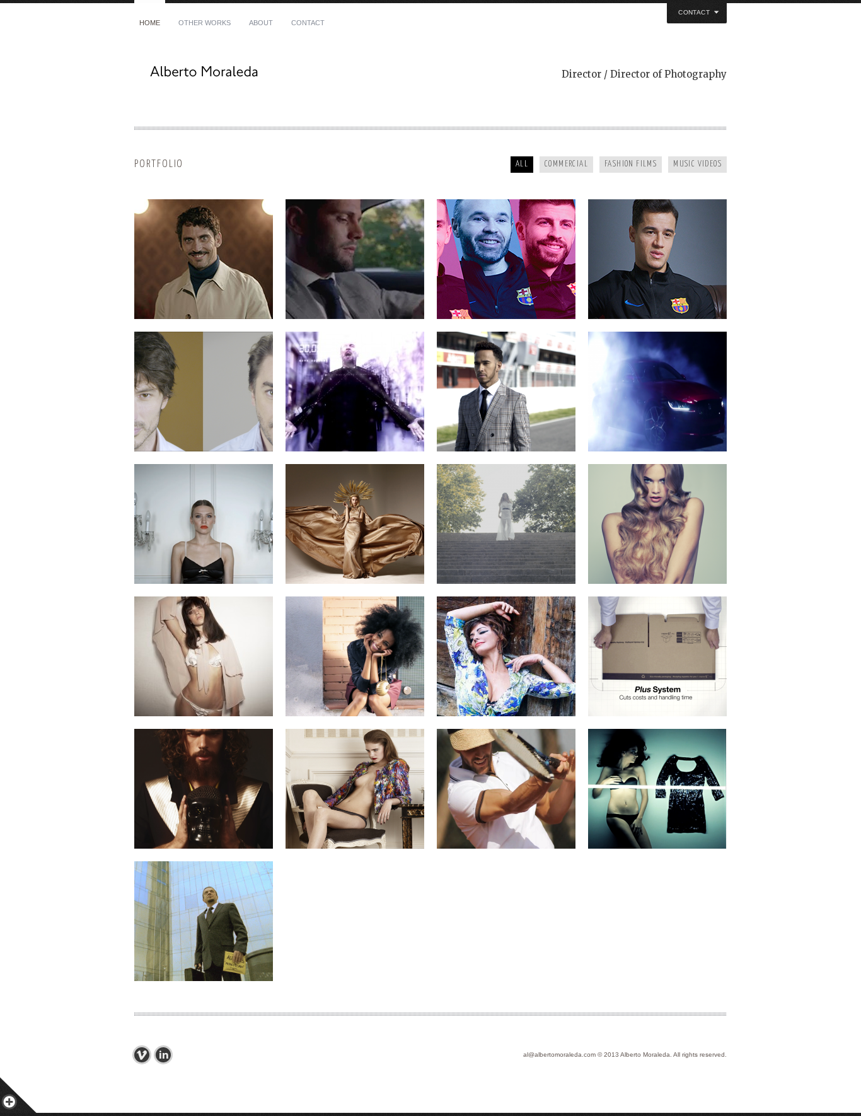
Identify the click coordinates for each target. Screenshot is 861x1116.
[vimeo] (145, 1054)
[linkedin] (166, 1054)
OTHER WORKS (204, 22)
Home (149, 22)
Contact (308, 22)
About (261, 22)
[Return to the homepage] (285, 75)
